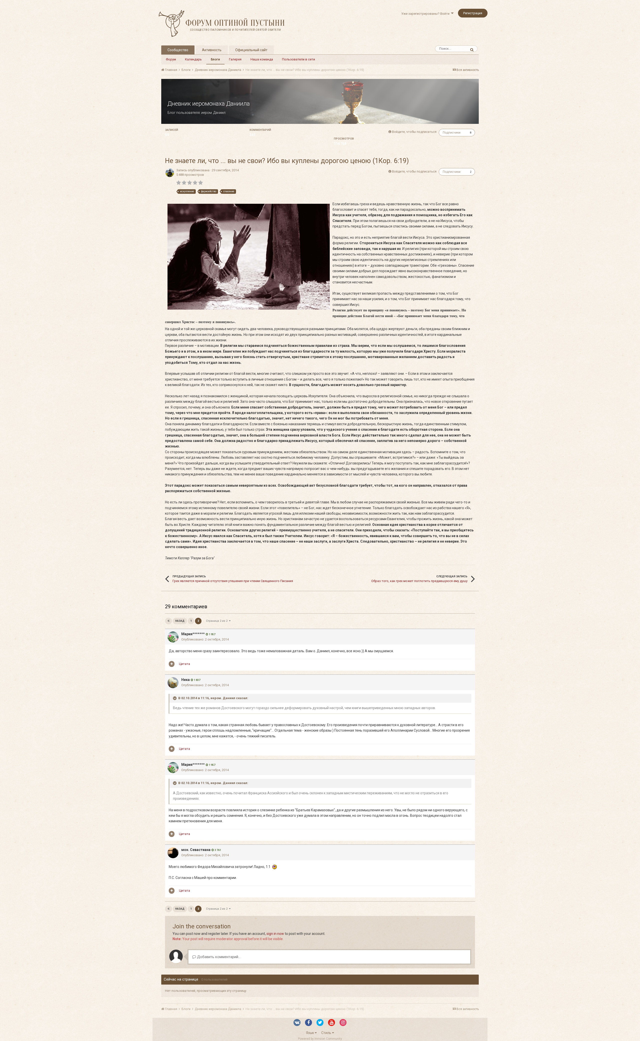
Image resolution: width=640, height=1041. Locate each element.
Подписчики (451, 132)
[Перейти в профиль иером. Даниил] (170, 173)
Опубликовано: (205, 639)
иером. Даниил (213, 113)
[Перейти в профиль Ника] (173, 682)
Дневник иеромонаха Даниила (209, 103)
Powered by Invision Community (320, 1039)
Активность (212, 50)
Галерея (235, 59)
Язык (310, 1033)
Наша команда (261, 59)
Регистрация (472, 13)
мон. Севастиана (195, 850)
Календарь (193, 59)
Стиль (326, 1033)
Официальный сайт (251, 50)
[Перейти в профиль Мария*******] (173, 636)
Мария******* (193, 634)
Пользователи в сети (298, 59)
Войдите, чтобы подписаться (414, 132)
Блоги (215, 59)
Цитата (184, 664)
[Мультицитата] (171, 664)
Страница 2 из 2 (217, 621)
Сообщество (178, 50)
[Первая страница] (168, 621)
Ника (185, 680)
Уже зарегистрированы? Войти (426, 13)
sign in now (275, 934)
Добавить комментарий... (218, 957)
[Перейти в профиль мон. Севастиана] (173, 852)
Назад (179, 621)
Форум (171, 59)
